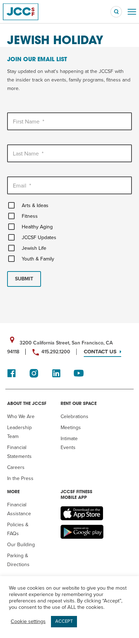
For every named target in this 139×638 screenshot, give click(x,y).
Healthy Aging (37, 227)
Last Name (28, 153)
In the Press (20, 478)
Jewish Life (34, 248)
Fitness (30, 216)
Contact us (100, 351)
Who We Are (21, 416)
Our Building (21, 545)
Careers (16, 467)
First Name (28, 121)
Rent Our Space (79, 404)
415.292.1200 (55, 352)
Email (22, 185)
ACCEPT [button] (64, 621)
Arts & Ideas (35, 205)
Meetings (71, 428)
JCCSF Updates (39, 237)
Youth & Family (38, 259)
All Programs (28, 30)
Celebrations (74, 416)
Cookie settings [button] (28, 621)
